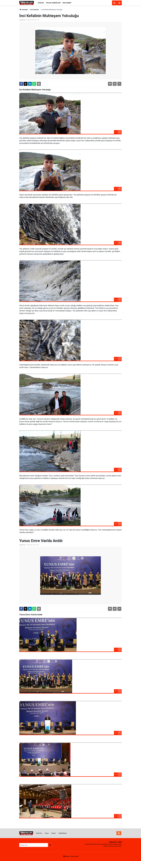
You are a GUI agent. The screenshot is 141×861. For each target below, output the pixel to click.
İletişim (53, 833)
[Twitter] (25, 84)
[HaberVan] (26, 3)
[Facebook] (21, 84)
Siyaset (41, 3)
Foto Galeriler (34, 9)
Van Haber (66, 3)
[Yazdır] (39, 84)
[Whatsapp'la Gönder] (34, 84)
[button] (110, 84)
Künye (47, 833)
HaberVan (39, 833)
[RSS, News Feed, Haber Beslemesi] (118, 833)
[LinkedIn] (30, 84)
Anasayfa (25, 9)
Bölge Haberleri (53, 3)
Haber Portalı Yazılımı (72, 856)
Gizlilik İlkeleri (63, 833)
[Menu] (119, 2)
